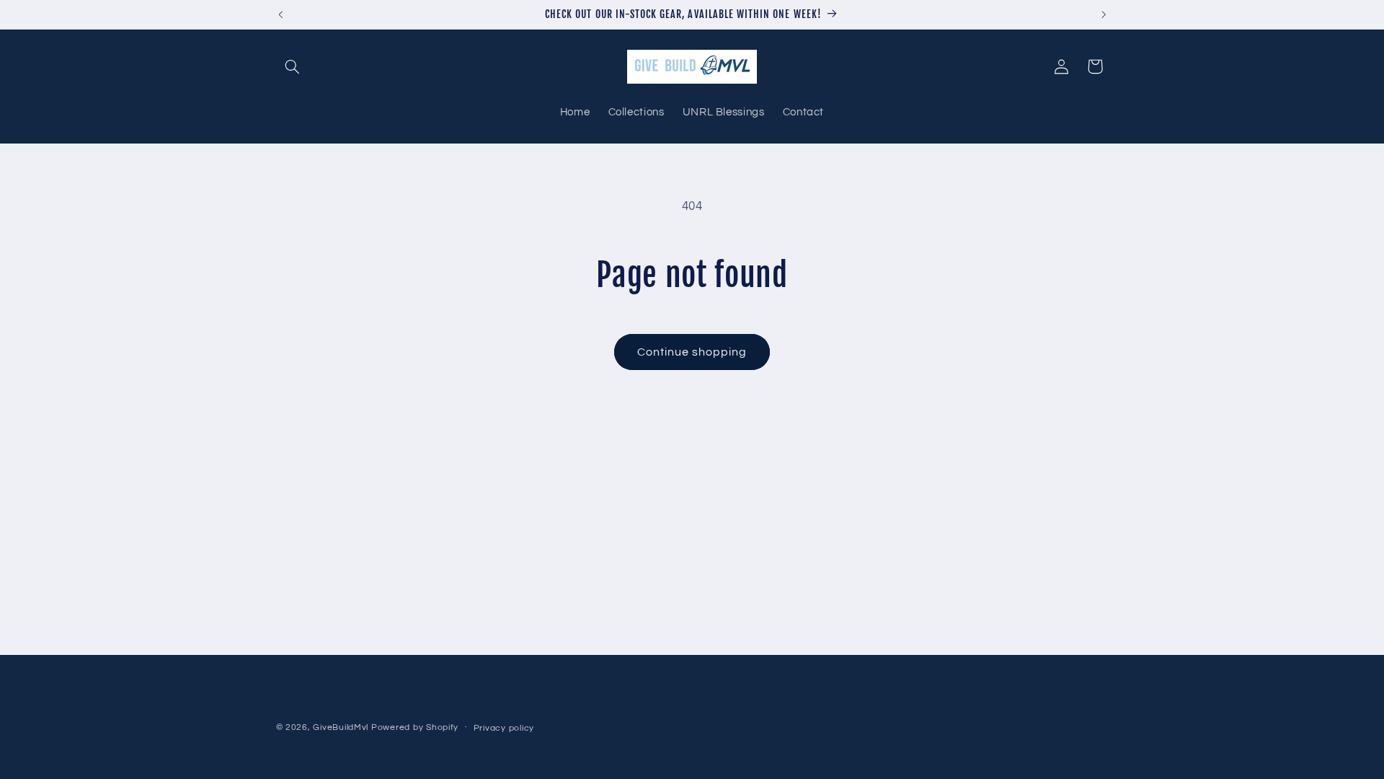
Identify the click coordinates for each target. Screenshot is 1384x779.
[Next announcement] (1103, 14)
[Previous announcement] (280, 14)
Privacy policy (504, 728)
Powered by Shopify (414, 727)
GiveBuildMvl (340, 727)
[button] (292, 66)
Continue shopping (692, 352)
